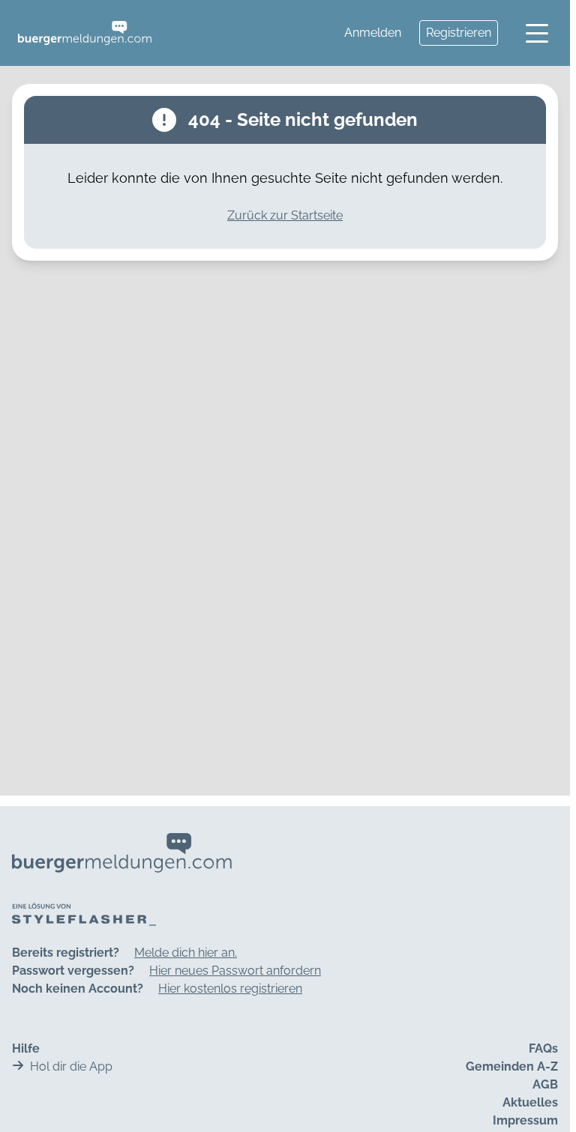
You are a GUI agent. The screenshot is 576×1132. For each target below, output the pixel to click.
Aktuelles (530, 1102)
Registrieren (458, 32)
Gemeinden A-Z (512, 1066)
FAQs (543, 1048)
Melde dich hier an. (185, 952)
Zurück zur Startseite (285, 215)
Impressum (525, 1120)
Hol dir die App (71, 1066)
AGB (545, 1084)
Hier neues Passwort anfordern (235, 970)
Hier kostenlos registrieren (230, 988)
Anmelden (372, 32)
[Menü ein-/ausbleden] (537, 33)
